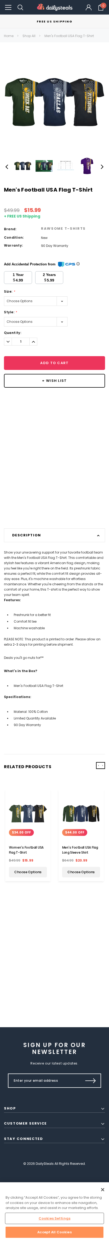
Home (8, 36)
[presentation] (99, 765)
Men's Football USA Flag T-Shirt (69, 36)
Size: (9, 291)
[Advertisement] (54, 472)
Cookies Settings (54, 1218)
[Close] (102, 1189)
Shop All (28, 36)
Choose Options (28, 872)
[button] (8, 7)
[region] (54, 1211)
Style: (10, 312)
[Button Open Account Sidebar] (89, 7)
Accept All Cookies (54, 1232)
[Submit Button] (91, 1080)
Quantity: (12, 332)
